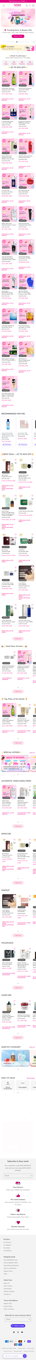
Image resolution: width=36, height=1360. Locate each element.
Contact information (29, 1351)
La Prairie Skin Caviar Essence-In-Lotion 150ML (26, 621)
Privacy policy (31, 1348)
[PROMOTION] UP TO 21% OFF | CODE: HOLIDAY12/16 (15, 768)
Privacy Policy (8, 1306)
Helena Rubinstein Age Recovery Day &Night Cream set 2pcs (8, 157)
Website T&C (8, 1303)
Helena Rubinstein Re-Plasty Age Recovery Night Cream (25, 477)
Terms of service (8, 1351)
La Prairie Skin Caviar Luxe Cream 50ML (7, 122)
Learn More (13, 1147)
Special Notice (8, 1271)
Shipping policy (18, 1351)
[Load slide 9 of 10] (26, 42)
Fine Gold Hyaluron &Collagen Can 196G (24, 326)
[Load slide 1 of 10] (8, 42)
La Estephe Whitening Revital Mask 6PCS (8, 326)
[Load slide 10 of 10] (28, 42)
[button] (4, 6)
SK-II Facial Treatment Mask (6, 550)
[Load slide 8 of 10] (23, 42)
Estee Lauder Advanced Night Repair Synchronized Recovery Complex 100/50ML (8, 513)
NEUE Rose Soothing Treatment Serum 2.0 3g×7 (23, 802)
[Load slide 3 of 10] (12, 42)
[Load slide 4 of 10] (15, 42)
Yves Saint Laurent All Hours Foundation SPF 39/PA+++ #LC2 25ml (8, 395)
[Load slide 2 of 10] (10, 42)
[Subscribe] (30, 1176)
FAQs (5, 1274)
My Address (7, 1245)
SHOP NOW (18, 36)
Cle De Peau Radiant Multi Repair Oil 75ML (25, 257)
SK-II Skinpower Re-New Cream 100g (24, 191)
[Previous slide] (4, 42)
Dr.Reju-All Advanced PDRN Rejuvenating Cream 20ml (25, 123)
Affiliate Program (9, 1291)
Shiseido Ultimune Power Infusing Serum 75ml (26, 156)
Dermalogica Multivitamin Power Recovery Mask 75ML (7, 293)
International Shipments (11, 1265)
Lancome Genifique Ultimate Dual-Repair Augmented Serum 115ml (9, 258)
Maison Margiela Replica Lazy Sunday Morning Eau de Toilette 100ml (23, 965)
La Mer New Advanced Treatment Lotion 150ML (8, 89)
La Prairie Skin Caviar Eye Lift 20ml (7, 191)
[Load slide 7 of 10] (21, 42)
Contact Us (7, 1294)
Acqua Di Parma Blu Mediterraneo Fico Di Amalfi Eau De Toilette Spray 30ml (8, 435)
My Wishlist (7, 1251)
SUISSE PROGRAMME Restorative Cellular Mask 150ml (8, 667)
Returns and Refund (10, 1268)
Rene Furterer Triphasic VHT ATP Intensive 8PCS (8, 359)
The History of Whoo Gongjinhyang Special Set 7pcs (24, 360)
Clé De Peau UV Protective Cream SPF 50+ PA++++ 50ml (23, 720)
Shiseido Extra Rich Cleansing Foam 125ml (25, 224)
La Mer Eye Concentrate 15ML (24, 550)
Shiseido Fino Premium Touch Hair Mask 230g (24, 1015)
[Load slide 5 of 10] (17, 42)
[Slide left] (14, 52)
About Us (7, 1283)
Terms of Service (9, 1309)
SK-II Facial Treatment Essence (7, 476)
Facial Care (7, 1063)
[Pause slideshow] (34, 42)
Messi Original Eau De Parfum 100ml (7, 963)
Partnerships (8, 1289)
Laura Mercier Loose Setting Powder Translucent (24, 584)
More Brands (31, 1078)
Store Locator (8, 1286)
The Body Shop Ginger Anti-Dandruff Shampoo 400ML (8, 1016)
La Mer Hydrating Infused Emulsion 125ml (8, 621)
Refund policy (21, 1348)
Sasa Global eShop (11, 1348)
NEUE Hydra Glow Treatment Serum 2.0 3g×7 (9, 224)
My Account (7, 1242)
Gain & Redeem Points (11, 1263)
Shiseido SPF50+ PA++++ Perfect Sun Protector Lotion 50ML (25, 293)
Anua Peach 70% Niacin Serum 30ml (23, 433)
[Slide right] (22, 52)
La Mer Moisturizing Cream (26, 511)
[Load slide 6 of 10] (19, 42)
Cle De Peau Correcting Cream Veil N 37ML (25, 89)
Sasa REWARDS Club (10, 1260)
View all (18, 639)
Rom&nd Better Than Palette (22, 910)
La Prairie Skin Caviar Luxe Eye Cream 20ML (8, 583)
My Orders (7, 1248)
